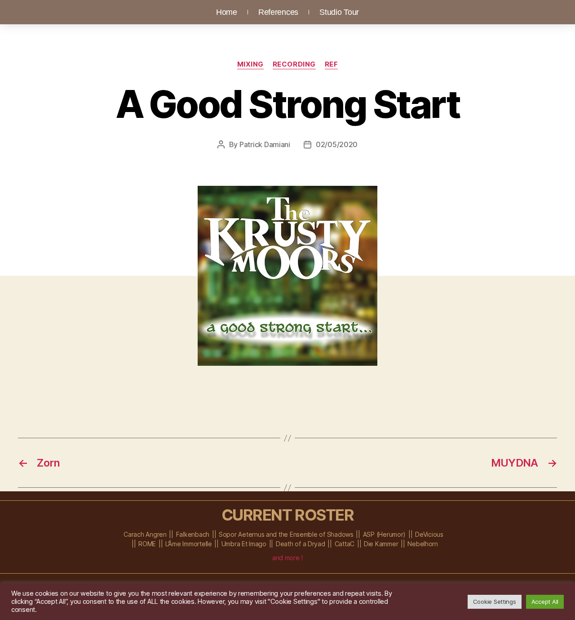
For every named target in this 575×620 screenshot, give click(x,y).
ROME (147, 544)
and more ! (287, 558)
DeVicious (429, 534)
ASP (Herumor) (384, 534)
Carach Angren (145, 534)
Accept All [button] (544, 601)
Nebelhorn (422, 544)
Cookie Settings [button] (494, 601)
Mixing (250, 64)
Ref (331, 64)
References (278, 12)
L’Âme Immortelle (188, 544)
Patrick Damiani (264, 144)
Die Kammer (381, 544)
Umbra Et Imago (243, 544)
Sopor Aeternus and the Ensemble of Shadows (286, 534)
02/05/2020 (337, 144)
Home (226, 12)
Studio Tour (339, 12)
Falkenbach (192, 534)
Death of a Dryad (300, 544)
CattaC (344, 544)
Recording (294, 64)
